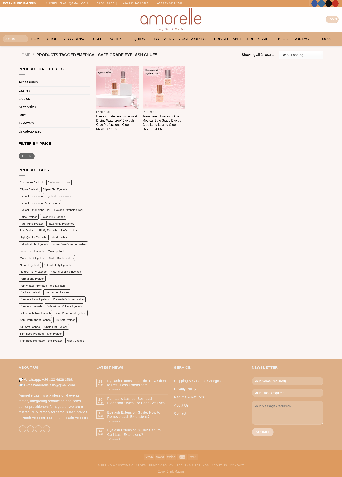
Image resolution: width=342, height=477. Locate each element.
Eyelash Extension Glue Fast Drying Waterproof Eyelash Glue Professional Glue (116, 120)
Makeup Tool (56, 251)
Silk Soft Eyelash (65, 319)
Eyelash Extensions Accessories (40, 203)
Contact (302, 39)
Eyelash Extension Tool (68, 209)
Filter (26, 156)
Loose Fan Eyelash (32, 251)
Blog (283, 39)
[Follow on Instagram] (321, 3)
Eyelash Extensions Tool (35, 209)
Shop (52, 39)
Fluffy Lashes (69, 230)
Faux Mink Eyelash (32, 223)
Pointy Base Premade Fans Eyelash (42, 285)
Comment (113, 421)
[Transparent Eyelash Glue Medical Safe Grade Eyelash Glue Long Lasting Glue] (163, 87)
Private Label (228, 39)
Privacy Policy (185, 389)
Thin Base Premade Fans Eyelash (41, 340)
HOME (36, 39)
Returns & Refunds (189, 397)
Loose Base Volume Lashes (69, 244)
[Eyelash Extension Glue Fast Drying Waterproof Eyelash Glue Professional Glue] (117, 87)
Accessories (192, 39)
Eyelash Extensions (59, 196)
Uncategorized (30, 131)
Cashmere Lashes (59, 182)
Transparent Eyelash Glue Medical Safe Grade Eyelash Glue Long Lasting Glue (162, 120)
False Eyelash (28, 216)
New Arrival (75, 39)
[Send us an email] (328, 3)
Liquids (137, 39)
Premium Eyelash (31, 306)
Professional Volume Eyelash (64, 306)
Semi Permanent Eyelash (70, 313)
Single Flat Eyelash (56, 326)
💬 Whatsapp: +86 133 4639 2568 (46, 380)
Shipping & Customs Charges (197, 381)
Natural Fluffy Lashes (33, 271)
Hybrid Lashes (59, 237)
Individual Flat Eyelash (34, 244)
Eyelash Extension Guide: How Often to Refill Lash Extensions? (136, 383)
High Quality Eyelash (33, 237)
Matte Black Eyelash (32, 258)
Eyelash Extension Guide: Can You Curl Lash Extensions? (134, 432)
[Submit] (24, 38)
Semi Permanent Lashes (35, 319)
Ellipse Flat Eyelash (55, 189)
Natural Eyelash (30, 265)
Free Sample (260, 39)
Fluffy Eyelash (48, 230)
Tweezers (164, 39)
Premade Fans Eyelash (34, 299)
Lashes (115, 39)
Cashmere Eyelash (32, 182)
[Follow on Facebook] (314, 3)
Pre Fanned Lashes (57, 292)
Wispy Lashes (75, 340)
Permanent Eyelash (32, 278)
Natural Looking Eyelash (65, 271)
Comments (114, 389)
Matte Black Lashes (61, 258)
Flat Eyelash (27, 230)
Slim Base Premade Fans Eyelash (41, 333)
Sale (97, 39)
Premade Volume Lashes (69, 299)
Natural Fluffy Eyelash (57, 265)
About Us (181, 405)
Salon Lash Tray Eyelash (35, 313)
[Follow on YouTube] (335, 3)
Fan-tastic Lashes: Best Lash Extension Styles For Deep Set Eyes (136, 401)
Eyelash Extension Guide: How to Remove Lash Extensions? (133, 414)
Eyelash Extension (31, 196)
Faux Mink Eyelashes (61, 223)
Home (24, 55)
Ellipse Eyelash (29, 189)
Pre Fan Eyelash (30, 292)
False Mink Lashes (53, 216)
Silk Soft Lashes (30, 326)
